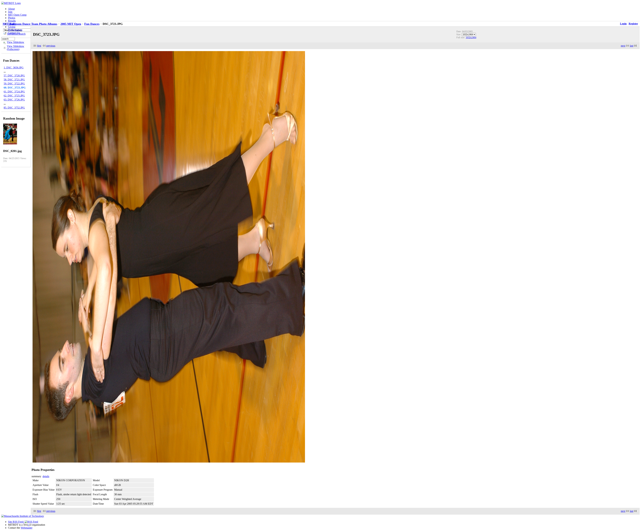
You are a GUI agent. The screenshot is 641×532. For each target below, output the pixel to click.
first (39, 45)
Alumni (12, 23)
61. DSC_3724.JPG (14, 91)
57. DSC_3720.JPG (14, 75)
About (11, 8)
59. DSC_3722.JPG (14, 83)
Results (12, 20)
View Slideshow (15, 42)
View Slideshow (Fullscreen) (15, 48)
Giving (11, 26)
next (623, 45)
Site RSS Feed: (16, 521)
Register (633, 23)
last (631, 45)
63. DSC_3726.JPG (14, 99)
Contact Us (14, 32)
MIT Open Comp (17, 14)
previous (50, 45)
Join (10, 11)
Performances (15, 29)
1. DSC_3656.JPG (14, 67)
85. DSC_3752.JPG (14, 107)
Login (623, 23)
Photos (11, 17)
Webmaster (26, 527)
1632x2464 (471, 37)
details (46, 476)
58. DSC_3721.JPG (14, 79)
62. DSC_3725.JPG (14, 95)
